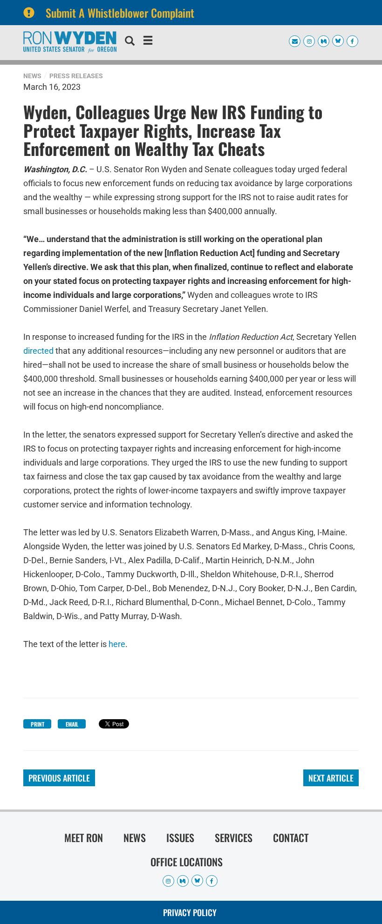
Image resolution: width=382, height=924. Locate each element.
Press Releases (76, 76)
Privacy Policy (190, 912)
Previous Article (59, 778)
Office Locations (186, 861)
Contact (290, 837)
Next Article (331, 778)
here (117, 644)
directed (38, 351)
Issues (180, 837)
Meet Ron (83, 837)
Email (72, 724)
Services (233, 837)
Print (37, 724)
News (32, 76)
